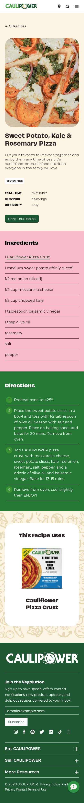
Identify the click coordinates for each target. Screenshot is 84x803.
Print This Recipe (22, 219)
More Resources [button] (22, 771)
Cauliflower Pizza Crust (28, 257)
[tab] (42, 748)
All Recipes (17, 26)
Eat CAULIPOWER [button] (23, 748)
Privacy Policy (50, 784)
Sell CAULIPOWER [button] (23, 760)
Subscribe (16, 722)
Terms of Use (37, 789)
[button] (67, 6)
